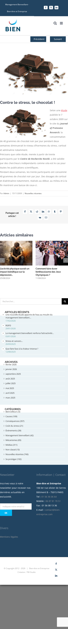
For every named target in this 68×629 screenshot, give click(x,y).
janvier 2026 (11, 369)
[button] (2, 260)
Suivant (58, 39)
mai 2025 (10, 388)
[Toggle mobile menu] (61, 23)
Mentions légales (9, 536)
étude (64, 110)
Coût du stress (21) (14, 425)
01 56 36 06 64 (49, 496)
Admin (6, 193)
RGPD (8, 325)
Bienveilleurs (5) (13, 411)
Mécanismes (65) (13, 440)
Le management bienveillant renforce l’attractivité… (30, 333)
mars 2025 (10, 397)
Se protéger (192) (14, 459)
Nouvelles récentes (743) (17, 454)
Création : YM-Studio (27, 572)
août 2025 (10, 378)
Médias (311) (11, 444)
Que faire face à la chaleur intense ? (22, 348)
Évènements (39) (13, 430)
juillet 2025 (10, 383)
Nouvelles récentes (33, 193)
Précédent (39, 39)
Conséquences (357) (15, 421)
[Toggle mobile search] (55, 23)
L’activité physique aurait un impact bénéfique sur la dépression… (14, 271)
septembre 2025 (13, 373)
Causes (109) (11, 416)
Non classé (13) (13, 449)
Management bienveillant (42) (20, 435)
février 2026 (11, 364)
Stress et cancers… (14, 341)
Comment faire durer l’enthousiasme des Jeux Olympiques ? (48, 271)
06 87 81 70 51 (53, 501)
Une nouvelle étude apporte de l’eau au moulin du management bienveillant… (29, 316)
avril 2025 (10, 392)
